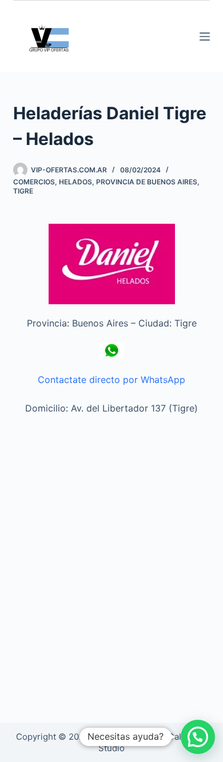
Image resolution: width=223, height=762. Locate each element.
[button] (198, 737)
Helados (75, 182)
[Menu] (205, 36)
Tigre (23, 191)
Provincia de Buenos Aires (146, 182)
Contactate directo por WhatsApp (111, 379)
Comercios (34, 182)
